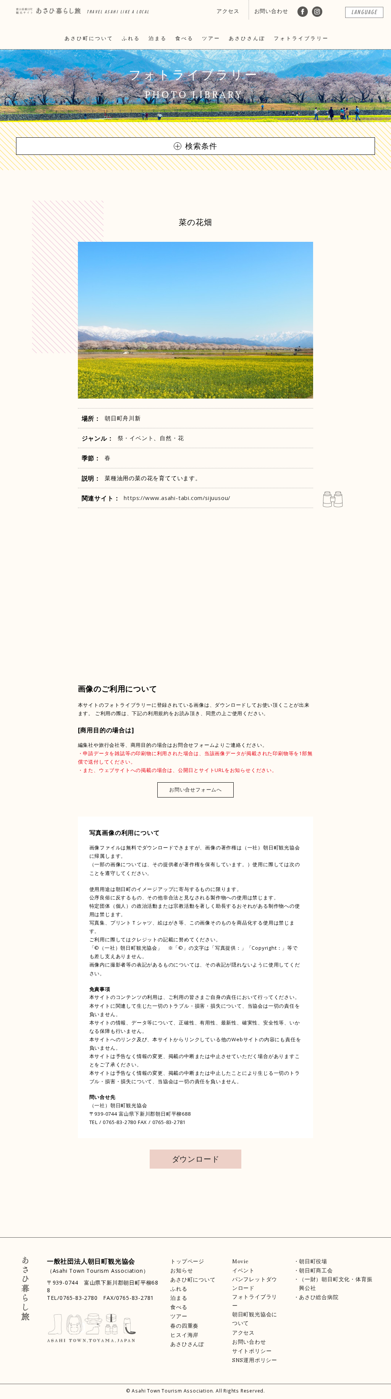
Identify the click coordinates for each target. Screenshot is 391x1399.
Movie (240, 1261)
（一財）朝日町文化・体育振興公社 (335, 1283)
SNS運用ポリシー (254, 1360)
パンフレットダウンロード (254, 1283)
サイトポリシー (252, 1351)
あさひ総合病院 (318, 1297)
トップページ (187, 1261)
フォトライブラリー (301, 38)
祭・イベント (136, 438)
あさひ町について (89, 38)
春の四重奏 (184, 1325)
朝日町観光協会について (254, 1319)
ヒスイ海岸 (184, 1334)
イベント (243, 1270)
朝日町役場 (313, 1261)
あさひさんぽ (247, 38)
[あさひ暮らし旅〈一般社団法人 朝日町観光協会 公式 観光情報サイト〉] (48, 8)
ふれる (131, 38)
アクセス (228, 11)
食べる (184, 38)
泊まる (158, 38)
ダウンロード (196, 1159)
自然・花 (172, 438)
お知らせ (181, 1270)
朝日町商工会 (316, 1270)
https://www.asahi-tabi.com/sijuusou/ (177, 498)
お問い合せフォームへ (195, 789)
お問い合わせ (271, 11)
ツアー (211, 38)
